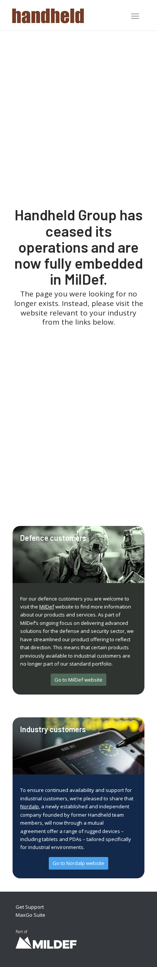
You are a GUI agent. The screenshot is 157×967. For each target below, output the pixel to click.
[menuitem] (135, 17)
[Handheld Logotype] (65, 15)
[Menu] (135, 16)
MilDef (46, 606)
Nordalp (29, 806)
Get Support (30, 906)
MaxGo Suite (30, 914)
